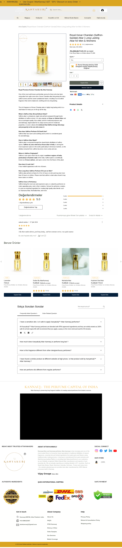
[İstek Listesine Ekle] (102, 83)
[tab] (28, 313)
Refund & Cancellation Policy (90, 520)
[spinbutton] (74, 76)
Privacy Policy (85, 517)
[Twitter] (106, 451)
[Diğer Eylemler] (102, 222)
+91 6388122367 (23, 520)
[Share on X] (82, 110)
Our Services (51, 535)
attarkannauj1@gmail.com (28, 524)
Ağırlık (72, 56)
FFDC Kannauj (52, 524)
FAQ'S (49, 520)
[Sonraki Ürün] (121, 261)
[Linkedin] (110, 451)
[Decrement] (71, 76)
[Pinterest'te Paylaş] (74, 110)
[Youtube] (115, 451)
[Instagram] (96, 451)
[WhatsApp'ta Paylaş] (78, 110)
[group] (61, 272)
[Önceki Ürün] (1, 261)
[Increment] (77, 76)
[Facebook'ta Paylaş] (71, 110)
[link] (81, 44)
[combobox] (86, 60)
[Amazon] (96, 462)
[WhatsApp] (17, 520)
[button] (95, 10)
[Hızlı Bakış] (17, 261)
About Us (50, 517)
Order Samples (52, 531)
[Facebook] (101, 451)
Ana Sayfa (22, 27)
